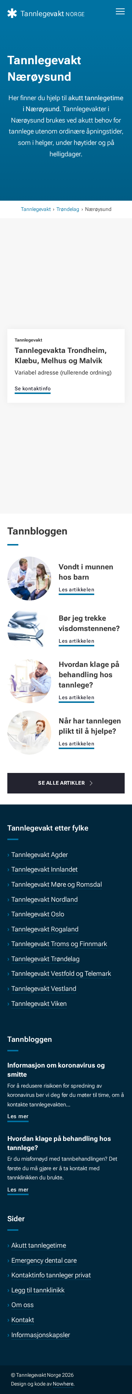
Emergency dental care (44, 1260)
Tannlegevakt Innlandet (44, 869)
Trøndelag (67, 209)
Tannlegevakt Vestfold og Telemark (61, 973)
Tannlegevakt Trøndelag (45, 959)
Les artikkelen (76, 589)
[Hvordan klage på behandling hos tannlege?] (29, 681)
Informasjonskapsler (40, 1335)
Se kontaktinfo (33, 388)
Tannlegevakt (36, 209)
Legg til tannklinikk (38, 1290)
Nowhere (63, 1384)
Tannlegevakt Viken (39, 1003)
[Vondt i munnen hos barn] (29, 578)
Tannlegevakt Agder (39, 854)
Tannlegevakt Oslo (37, 914)
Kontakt (22, 1320)
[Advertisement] (66, 283)
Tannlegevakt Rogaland (44, 929)
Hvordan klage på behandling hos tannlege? (89, 674)
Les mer (18, 1116)
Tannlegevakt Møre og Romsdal (56, 884)
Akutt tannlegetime (38, 1245)
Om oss (22, 1305)
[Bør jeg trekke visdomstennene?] (29, 629)
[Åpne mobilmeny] (120, 11)
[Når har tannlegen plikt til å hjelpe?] (29, 732)
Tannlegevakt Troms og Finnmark (59, 944)
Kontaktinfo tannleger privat (51, 1275)
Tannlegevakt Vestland (43, 988)
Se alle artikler (61, 783)
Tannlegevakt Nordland (44, 899)
